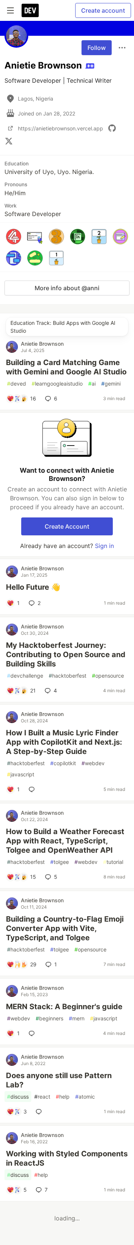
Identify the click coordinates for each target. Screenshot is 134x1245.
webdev (93, 763)
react (42, 1096)
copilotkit (63, 763)
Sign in (104, 545)
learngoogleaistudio (57, 383)
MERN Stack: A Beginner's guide (64, 1006)
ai (92, 383)
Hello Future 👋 (33, 587)
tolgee (59, 862)
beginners (49, 1018)
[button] (13, 236)
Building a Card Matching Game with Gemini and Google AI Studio (66, 367)
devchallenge (25, 675)
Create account (103, 10)
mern (76, 1018)
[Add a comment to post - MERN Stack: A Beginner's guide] (33, 1033)
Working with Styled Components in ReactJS (67, 1158)
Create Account (67, 526)
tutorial (113, 862)
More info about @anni (67, 288)
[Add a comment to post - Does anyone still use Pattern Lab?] (40, 1111)
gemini (111, 383)
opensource (108, 675)
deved (16, 383)
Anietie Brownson (42, 343)
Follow (96, 47)
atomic (85, 1096)
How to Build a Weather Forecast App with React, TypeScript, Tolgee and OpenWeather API (65, 841)
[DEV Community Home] (30, 10)
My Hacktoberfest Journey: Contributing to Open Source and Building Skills (65, 654)
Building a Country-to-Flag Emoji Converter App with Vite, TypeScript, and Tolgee (65, 928)
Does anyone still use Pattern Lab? (59, 1080)
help (63, 1096)
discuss (18, 1096)
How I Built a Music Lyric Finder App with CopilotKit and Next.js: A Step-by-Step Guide (64, 742)
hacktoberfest (67, 675)
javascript (20, 774)
